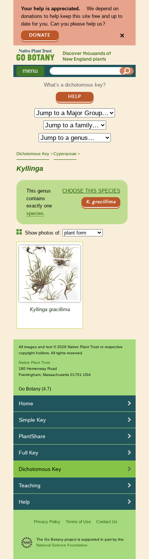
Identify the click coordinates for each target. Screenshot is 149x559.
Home (26, 403)
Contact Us (106, 521)
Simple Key (32, 420)
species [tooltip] (35, 213)
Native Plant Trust (34, 362)
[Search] (127, 71)
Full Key (28, 453)
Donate (39, 35)
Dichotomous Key (32, 153)
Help (74, 96)
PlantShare (32, 436)
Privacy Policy (47, 521)
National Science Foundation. (62, 545)
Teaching (29, 485)
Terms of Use (78, 521)
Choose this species (91, 191)
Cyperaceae (64, 153)
